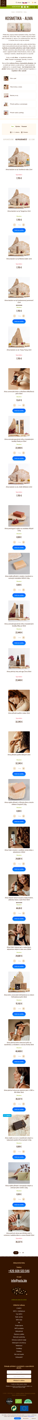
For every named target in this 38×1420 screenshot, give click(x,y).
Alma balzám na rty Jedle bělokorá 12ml (19, 487)
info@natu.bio (19, 1280)
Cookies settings (20, 1393)
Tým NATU (19, 1314)
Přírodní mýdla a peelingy (17, 112)
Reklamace (19, 1345)
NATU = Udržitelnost (19, 1311)
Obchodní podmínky (19, 1337)
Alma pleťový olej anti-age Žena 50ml (19, 671)
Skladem (25, 132)
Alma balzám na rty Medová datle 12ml (19, 259)
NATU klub (19, 1320)
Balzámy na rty (14, 95)
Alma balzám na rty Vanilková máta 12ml (19, 169)
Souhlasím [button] (17, 1418)
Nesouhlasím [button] (25, 1418)
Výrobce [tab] (17, 126)
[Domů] (3, 2)
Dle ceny (32, 139)
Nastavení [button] (34, 1418)
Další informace (31, 1416)
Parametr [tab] (24, 126)
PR (19, 1322)
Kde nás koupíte (19, 1354)
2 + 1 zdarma (15, 132)
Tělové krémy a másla (16, 87)
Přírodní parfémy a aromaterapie (18, 104)
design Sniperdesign (21, 1395)
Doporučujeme (8, 139)
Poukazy (19, 1351)
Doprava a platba (19, 1334)
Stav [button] (12, 126)
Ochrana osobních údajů (19, 1340)
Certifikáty (19, 1348)
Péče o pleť (13, 78)
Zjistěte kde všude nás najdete (19, 1299)
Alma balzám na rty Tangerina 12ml (19, 211)
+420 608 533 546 (19, 1271)
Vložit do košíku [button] (19, 230)
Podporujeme (19, 1325)
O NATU (19, 1308)
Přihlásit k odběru (19, 1380)
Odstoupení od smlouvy (19, 1342)
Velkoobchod (19, 1331)
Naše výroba (19, 1317)
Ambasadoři (19, 1357)
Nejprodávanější (21, 139)
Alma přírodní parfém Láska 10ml (19, 713)
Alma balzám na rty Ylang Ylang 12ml (19, 350)
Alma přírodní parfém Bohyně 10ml (19, 755)
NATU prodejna (19, 1328)
